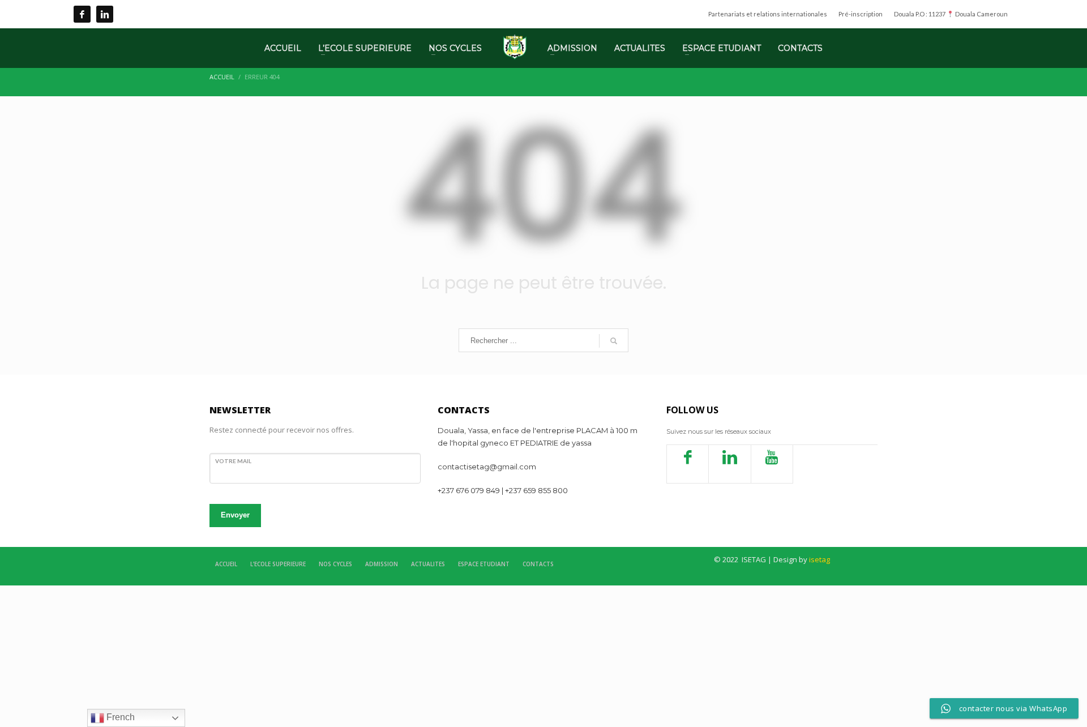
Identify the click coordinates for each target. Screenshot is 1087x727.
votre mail (233, 460)
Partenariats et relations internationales (767, 14)
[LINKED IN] (104, 14)
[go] (613, 341)
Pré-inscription (860, 14)
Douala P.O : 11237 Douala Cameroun (951, 14)
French (119, 717)
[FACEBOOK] (82, 14)
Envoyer (235, 515)
